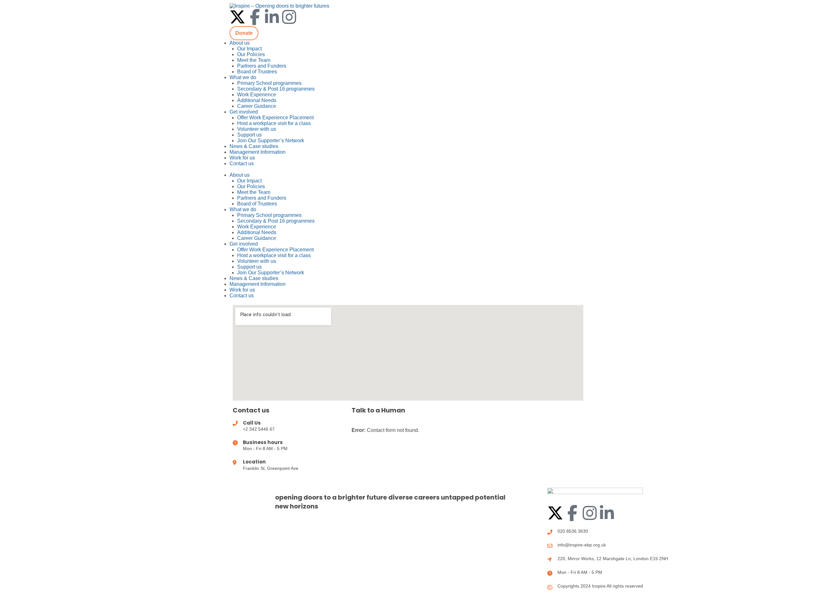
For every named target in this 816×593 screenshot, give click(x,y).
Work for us (242, 157)
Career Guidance (256, 106)
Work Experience (256, 94)
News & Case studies (253, 146)
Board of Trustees (257, 71)
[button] (407, 169)
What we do (242, 77)
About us (239, 43)
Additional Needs (256, 100)
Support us (249, 134)
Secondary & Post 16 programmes (276, 89)
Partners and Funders (261, 66)
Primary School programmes (269, 83)
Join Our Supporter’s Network (270, 140)
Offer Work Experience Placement (275, 117)
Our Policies (251, 54)
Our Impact (249, 48)
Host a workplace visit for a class (274, 123)
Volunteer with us (256, 129)
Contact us (241, 163)
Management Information (257, 152)
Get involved (243, 112)
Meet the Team (253, 60)
